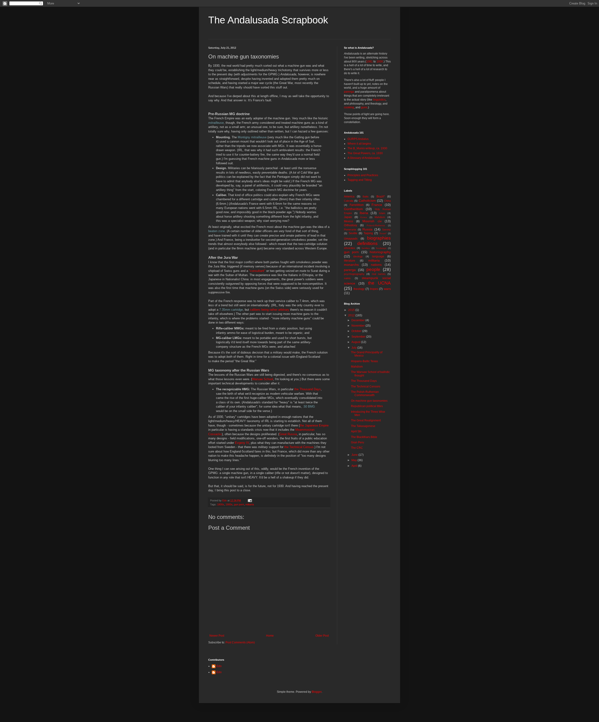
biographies (379, 238)
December (358, 320)
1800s (220, 504)
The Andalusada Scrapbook (268, 20)
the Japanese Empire (314, 425)
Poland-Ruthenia (376, 225)
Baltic (366, 196)
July (354, 347)
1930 (379, 61)
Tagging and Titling (359, 180)
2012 (351, 315)
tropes (374, 289)
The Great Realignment (366, 420)
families (366, 248)
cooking (349, 107)
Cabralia (348, 200)
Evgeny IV (242, 443)
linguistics (379, 99)
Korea (363, 217)
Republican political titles (367, 406)
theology (359, 289)
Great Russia (288, 434)
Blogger (316, 691)
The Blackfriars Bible (364, 437)
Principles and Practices (362, 175)
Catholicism (367, 200)
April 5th (356, 431)
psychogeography (354, 274)
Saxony (386, 229)
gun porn (239, 504)
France (377, 205)
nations (376, 264)
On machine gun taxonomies (369, 400)
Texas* (383, 233)
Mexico (348, 221)
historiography (380, 252)
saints (347, 278)
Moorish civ (372, 221)
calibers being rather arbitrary (269, 309)
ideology (358, 256)
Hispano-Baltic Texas (364, 361)
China (387, 200)
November (358, 325)
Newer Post (216, 635)
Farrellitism (357, 205)
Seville (353, 233)
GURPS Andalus (358, 139)
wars (387, 289)
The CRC (357, 447)
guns (364, 107)
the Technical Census (299, 447)
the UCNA (379, 283)
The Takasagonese (363, 426)
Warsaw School (262, 379)
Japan (348, 217)
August (356, 342)
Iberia (364, 213)
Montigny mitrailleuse (252, 137)
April (354, 465)
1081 (369, 61)
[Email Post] (250, 500)
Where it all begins (359, 143)
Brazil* (380, 196)
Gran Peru (357, 442)
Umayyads (351, 238)
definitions (367, 243)
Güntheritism (353, 209)
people (373, 269)
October (356, 331)
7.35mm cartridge (231, 309)
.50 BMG (309, 406)
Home (270, 635)
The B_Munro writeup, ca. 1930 (367, 148)
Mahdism (380, 217)
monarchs (351, 264)
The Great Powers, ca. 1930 (365, 153)
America (349, 196)
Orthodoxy (350, 225)
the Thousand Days (307, 389)
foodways (381, 248)
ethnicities (349, 248)
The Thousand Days (364, 381)
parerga (349, 91)
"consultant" (257, 271)
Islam (382, 213)
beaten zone (216, 231)
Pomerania (350, 229)
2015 (351, 310)
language (378, 256)
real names (379, 274)
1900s (229, 504)
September (358, 336)
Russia (367, 229)
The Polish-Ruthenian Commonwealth (365, 393)
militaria (249, 504)
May (354, 460)
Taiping (368, 233)
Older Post (322, 635)
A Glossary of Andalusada (363, 158)
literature (349, 260)
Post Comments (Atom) (240, 642)
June (354, 454)
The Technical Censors (365, 386)
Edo (219, 666)
